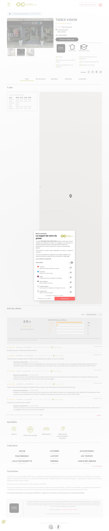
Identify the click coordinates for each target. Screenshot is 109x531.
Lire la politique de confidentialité (43, 258)
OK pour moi (64, 298)
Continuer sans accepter (44, 298)
